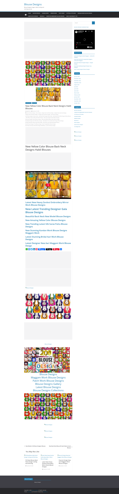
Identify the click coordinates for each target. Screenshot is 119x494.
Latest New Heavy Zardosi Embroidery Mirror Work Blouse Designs (47, 203)
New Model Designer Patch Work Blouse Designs (33, 120)
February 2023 (77, 95)
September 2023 (77, 82)
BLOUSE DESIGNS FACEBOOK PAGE (81, 27)
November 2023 (77, 80)
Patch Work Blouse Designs (48, 380)
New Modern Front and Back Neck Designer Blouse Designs (53, 120)
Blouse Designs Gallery (48, 384)
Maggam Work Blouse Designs (48, 377)
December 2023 (77, 78)
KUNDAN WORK (45, 13)
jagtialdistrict (28, 111)
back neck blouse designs (30, 112)
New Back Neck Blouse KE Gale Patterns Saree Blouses (60, 447)
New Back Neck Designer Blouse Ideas (45, 116)
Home (29, 13)
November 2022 (77, 101)
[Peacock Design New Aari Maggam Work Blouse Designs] (65, 455)
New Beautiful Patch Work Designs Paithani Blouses (62, 116)
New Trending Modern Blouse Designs (49, 124)
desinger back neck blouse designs (44, 114)
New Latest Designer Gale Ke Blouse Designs (33, 119)
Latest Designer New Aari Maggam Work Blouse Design (48, 244)
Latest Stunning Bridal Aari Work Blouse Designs (44, 238)
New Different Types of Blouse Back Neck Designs (34, 117)
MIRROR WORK (54, 13)
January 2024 (77, 76)
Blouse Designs (33, 4)
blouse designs (38, 112)
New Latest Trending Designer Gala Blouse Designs (46, 210)
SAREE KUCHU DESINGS (33, 16)
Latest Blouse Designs (48, 387)
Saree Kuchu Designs (78, 124)
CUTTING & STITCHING (71, 13)
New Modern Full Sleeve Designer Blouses (35, 446)
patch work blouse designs (50, 125)
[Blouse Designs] (25, 14)
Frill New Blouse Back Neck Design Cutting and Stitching (31, 461)
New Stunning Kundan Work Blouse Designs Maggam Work (46, 231)
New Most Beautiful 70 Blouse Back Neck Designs (34, 122)
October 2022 (77, 103)
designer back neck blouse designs (48, 112)
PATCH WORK (61, 13)
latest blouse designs (54, 114)
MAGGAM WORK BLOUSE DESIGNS (85, 13)
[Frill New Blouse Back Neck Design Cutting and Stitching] (31, 455)
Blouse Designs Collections (48, 390)
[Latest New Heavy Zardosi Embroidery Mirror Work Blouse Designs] (48, 455)
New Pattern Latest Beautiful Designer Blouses (51, 122)
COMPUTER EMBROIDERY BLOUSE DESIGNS (55, 16)
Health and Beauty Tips (71, 16)
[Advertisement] (48, 30)
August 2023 (76, 84)
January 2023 (77, 97)
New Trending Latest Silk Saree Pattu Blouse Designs (46, 225)
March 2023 (76, 92)
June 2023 (76, 88)
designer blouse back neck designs (60, 112)
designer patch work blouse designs (31, 114)
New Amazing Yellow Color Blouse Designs (45, 220)
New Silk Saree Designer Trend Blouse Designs (33, 124)
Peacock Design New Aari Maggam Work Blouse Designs (65, 461)
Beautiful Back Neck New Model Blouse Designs (48, 216)
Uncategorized (77, 126)
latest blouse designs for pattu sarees (31, 116)
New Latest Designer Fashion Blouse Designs (51, 117)
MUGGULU (42, 16)
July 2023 (76, 86)
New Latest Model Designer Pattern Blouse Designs (50, 119)
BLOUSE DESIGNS (36, 13)
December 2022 (77, 99)
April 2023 (76, 90)
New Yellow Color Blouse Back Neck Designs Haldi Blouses (35, 125)
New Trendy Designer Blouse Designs (82, 69)
